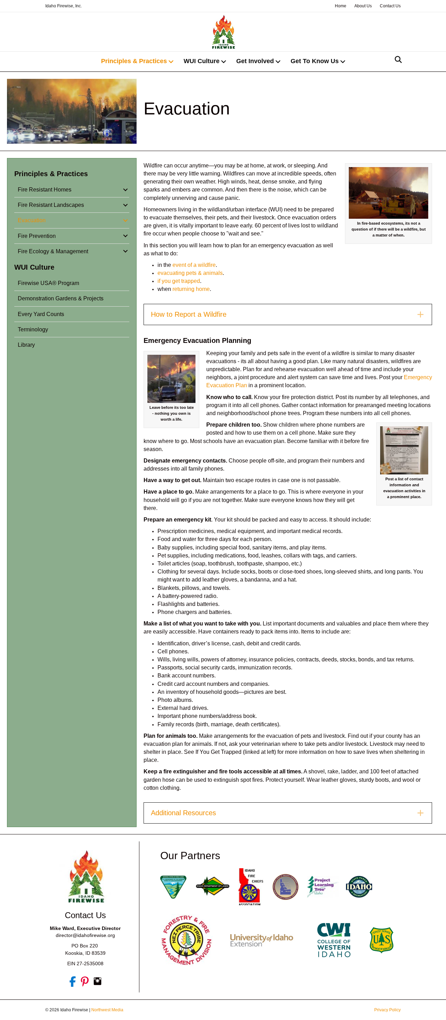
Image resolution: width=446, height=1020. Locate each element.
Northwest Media (107, 1009)
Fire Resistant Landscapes (51, 205)
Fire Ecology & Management (53, 251)
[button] (125, 189)
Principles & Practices (134, 61)
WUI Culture (202, 61)
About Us (363, 5)
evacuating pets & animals (190, 273)
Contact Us (390, 5)
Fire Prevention (37, 236)
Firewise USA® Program (48, 283)
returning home (191, 289)
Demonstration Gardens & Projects (60, 298)
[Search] (396, 59)
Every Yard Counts (41, 314)
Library (26, 345)
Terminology (33, 329)
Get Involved (255, 61)
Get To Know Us (315, 61)
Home (340, 5)
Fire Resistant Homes (44, 190)
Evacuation (32, 220)
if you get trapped (178, 281)
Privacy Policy (387, 1009)
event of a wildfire (194, 265)
